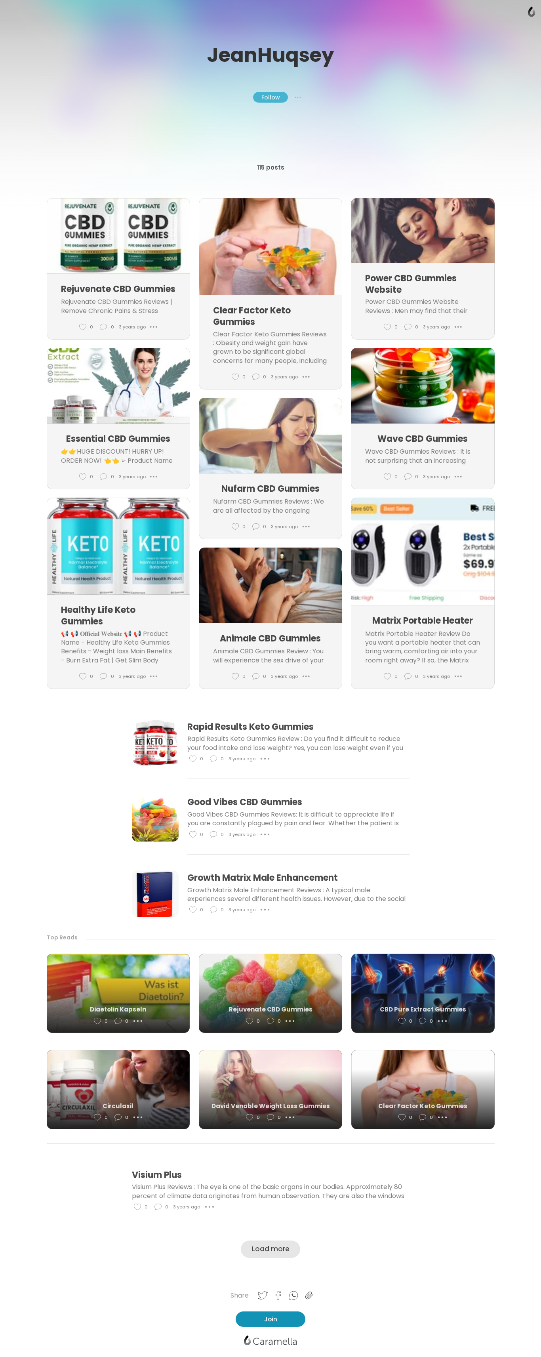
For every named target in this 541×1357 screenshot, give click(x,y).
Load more (271, 1249)
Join (270, 1319)
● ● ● (298, 97)
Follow (270, 97)
